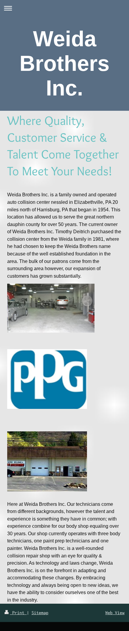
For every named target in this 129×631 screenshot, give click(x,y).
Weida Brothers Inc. (65, 63)
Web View (114, 612)
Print (18, 612)
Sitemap (40, 612)
